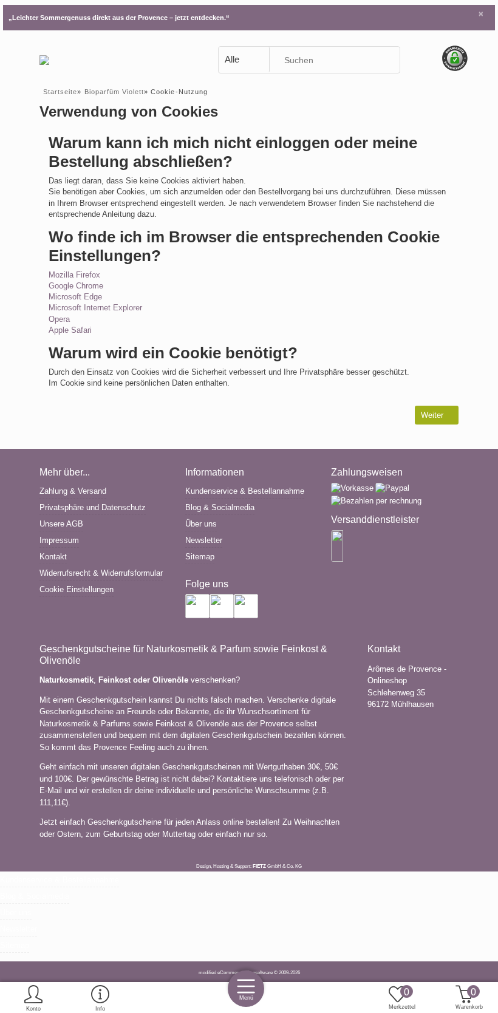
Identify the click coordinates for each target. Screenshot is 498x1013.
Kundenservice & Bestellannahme (244, 491)
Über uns (201, 523)
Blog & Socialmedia (219, 507)
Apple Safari (70, 330)
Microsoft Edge (75, 296)
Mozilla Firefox (74, 274)
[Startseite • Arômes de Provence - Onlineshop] (44, 59)
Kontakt (53, 556)
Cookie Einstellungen (76, 589)
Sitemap (199, 556)
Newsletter (203, 540)
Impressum (59, 540)
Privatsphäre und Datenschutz (92, 507)
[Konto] (33, 998)
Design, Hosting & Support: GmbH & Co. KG (249, 866)
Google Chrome (76, 285)
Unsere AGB (61, 523)
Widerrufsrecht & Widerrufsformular (101, 573)
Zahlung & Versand (72, 491)
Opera (59, 319)
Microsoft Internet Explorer (95, 307)
